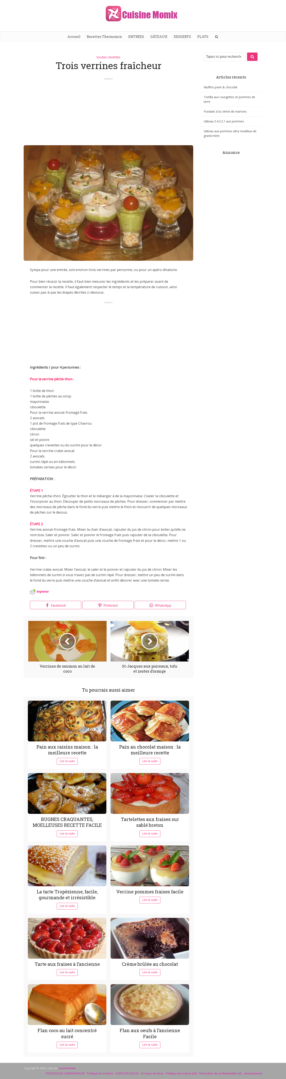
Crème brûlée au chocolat (150, 964)
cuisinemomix (67, 1068)
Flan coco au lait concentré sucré (67, 1033)
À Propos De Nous (152, 1073)
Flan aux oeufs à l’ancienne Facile (150, 1033)
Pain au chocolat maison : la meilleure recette (150, 750)
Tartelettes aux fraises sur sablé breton (150, 822)
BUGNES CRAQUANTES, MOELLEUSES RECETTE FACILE (67, 822)
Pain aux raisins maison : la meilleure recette (67, 750)
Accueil (73, 36)
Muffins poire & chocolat (220, 87)
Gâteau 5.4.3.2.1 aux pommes (224, 121)
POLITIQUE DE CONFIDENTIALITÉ (65, 1073)
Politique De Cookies (100, 1073)
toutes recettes (108, 57)
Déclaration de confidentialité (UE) (220, 1073)
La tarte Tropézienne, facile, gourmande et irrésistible (67, 895)
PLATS (202, 36)
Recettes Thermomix (104, 36)
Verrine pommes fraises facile (149, 892)
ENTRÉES (136, 36)
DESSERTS (182, 36)
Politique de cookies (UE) (181, 1073)
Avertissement (253, 1073)
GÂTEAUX (158, 36)
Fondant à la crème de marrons (225, 111)
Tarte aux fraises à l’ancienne (67, 964)
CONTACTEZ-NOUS (127, 1073)
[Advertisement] (108, 109)
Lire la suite (67, 761)
